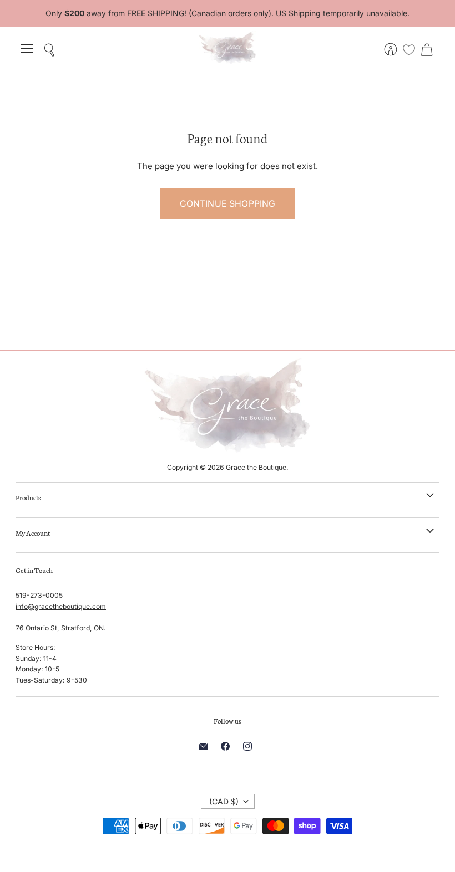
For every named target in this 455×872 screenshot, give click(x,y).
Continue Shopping (228, 203)
